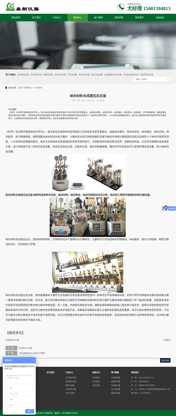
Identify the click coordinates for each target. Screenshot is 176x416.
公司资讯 (38, 88)
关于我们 (36, 17)
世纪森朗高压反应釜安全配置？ (32, 353)
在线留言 (160, 17)
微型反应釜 (48, 74)
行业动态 (96, 381)
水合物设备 (115, 378)
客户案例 (98, 17)
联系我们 (139, 17)
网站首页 (15, 17)
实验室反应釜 (36, 74)
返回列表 (165, 360)
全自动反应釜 (60, 74)
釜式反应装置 (97, 74)
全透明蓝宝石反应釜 (113, 74)
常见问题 (96, 385)
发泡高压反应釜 (25, 348)
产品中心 (57, 17)
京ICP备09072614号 (70, 413)
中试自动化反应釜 (130, 74)
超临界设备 (115, 381)
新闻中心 (77, 17)
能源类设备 (115, 393)
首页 (20, 88)
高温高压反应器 (12, 340)
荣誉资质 (119, 17)
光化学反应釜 (84, 74)
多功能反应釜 (23, 74)
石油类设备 (115, 385)
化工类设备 (115, 389)
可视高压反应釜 (146, 74)
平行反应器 (72, 74)
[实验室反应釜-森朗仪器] (23, 7)
